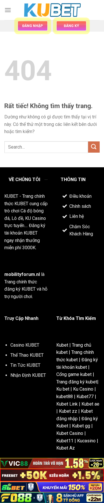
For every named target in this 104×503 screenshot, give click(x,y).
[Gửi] (94, 147)
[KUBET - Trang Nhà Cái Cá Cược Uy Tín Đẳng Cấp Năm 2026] (52, 10)
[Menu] (7, 10)
